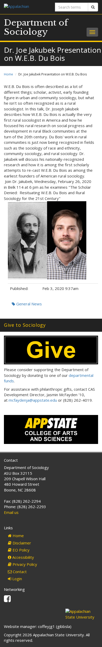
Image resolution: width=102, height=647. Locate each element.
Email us (11, 512)
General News (28, 303)
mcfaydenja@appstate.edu (33, 400)
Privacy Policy (24, 564)
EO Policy (21, 550)
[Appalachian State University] (25, 7)
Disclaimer (21, 542)
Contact (19, 571)
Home (8, 74)
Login (16, 578)
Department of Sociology (36, 27)
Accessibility (22, 557)
